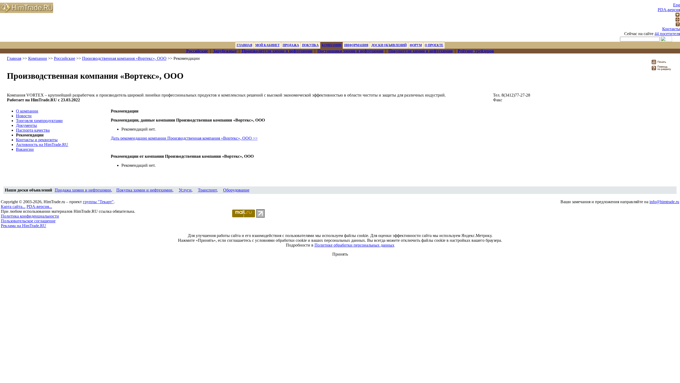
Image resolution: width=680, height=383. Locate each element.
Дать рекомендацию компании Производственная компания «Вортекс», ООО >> (184, 138)
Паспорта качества (33, 130)
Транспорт (207, 190)
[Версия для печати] (662, 63)
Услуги (185, 190)
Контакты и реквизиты (37, 140)
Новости (24, 116)
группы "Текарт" (98, 201)
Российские (64, 58)
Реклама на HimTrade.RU (23, 225)
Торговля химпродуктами (39, 120)
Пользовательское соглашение (28, 221)
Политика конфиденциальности (30, 216)
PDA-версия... (39, 206)
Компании (37, 58)
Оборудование (236, 190)
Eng (676, 5)
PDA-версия (669, 9)
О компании (27, 111)
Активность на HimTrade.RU (42, 144)
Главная (14, 58)
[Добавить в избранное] (677, 15)
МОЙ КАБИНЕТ (267, 45)
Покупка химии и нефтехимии (144, 190)
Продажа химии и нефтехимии (83, 190)
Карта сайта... (13, 206)
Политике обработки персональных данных (354, 245)
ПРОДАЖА (291, 45)
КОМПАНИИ (331, 45)
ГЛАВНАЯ (244, 45)
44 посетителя (667, 33)
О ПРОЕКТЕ (434, 45)
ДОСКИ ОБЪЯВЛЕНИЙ (389, 45)
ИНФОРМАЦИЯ (356, 45)
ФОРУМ (416, 45)
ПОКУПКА (310, 45)
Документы (26, 125)
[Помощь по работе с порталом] (677, 25)
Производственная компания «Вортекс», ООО (124, 58)
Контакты (671, 29)
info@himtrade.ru (664, 201)
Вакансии (25, 149)
